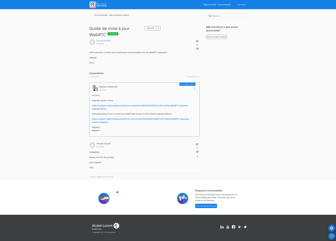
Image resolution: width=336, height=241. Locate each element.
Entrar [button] (242, 4)
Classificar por (192, 76)
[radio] (197, 40)
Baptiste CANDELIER (108, 86)
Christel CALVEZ (103, 40)
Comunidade (224, 4)
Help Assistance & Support (119, 15)
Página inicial (209, 4)
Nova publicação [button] (216, 37)
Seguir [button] (150, 28)
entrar (99, 177)
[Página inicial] (98, 4)
